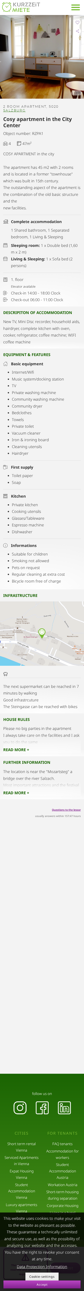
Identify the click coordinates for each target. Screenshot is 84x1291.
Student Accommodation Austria (62, 1171)
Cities (22, 1133)
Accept (42, 1284)
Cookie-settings (42, 1276)
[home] (21, 7)
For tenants (62, 1133)
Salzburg (14, 110)
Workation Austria (62, 1184)
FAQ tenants (62, 1143)
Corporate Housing (62, 1205)
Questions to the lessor (66, 810)
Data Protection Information (42, 1266)
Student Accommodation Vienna (21, 1191)
